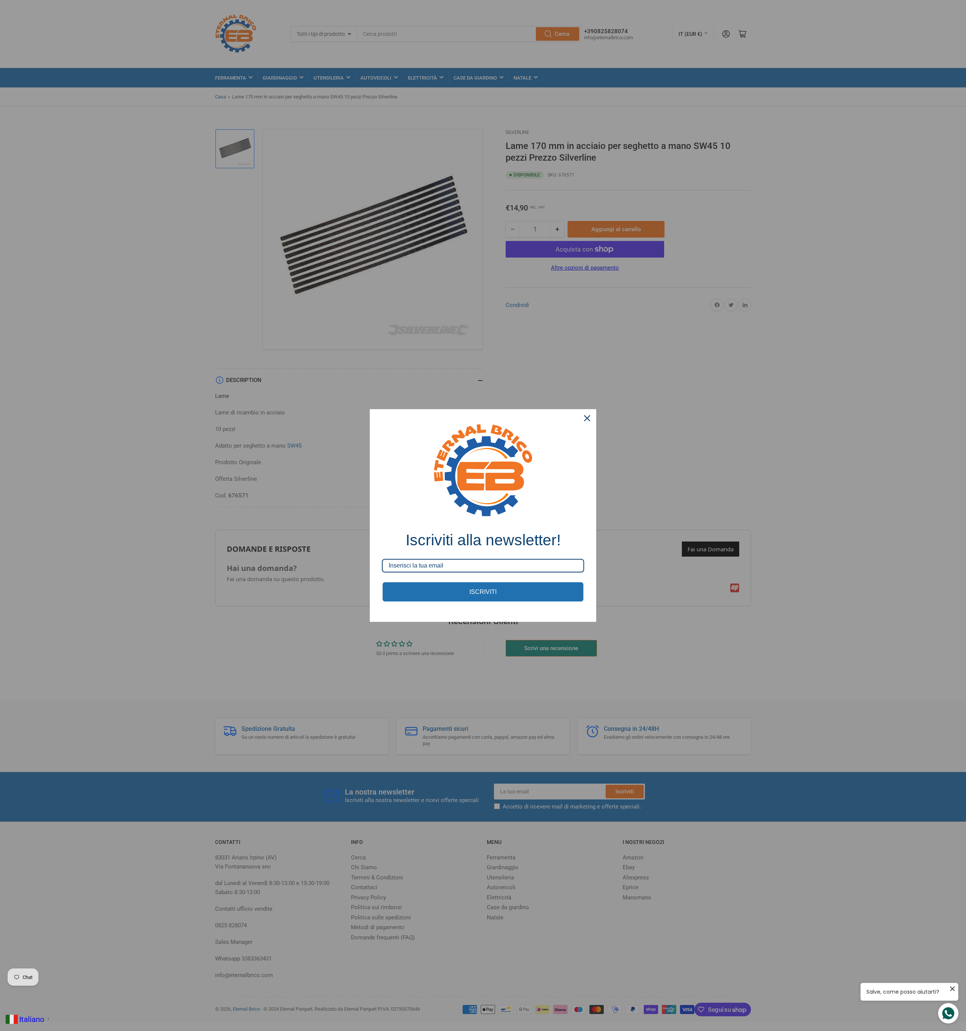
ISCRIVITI (483, 592)
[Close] (587, 418)
